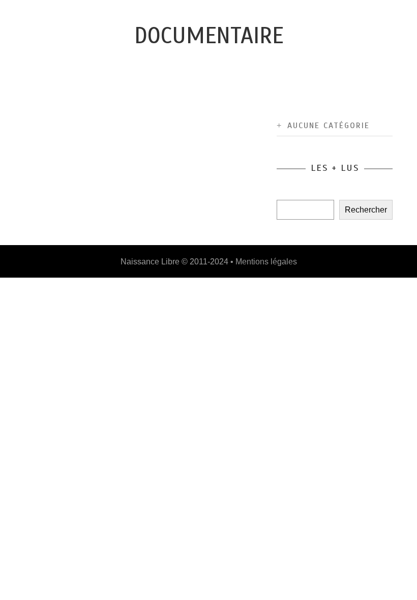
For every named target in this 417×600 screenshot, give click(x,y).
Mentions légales (266, 261)
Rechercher (366, 209)
